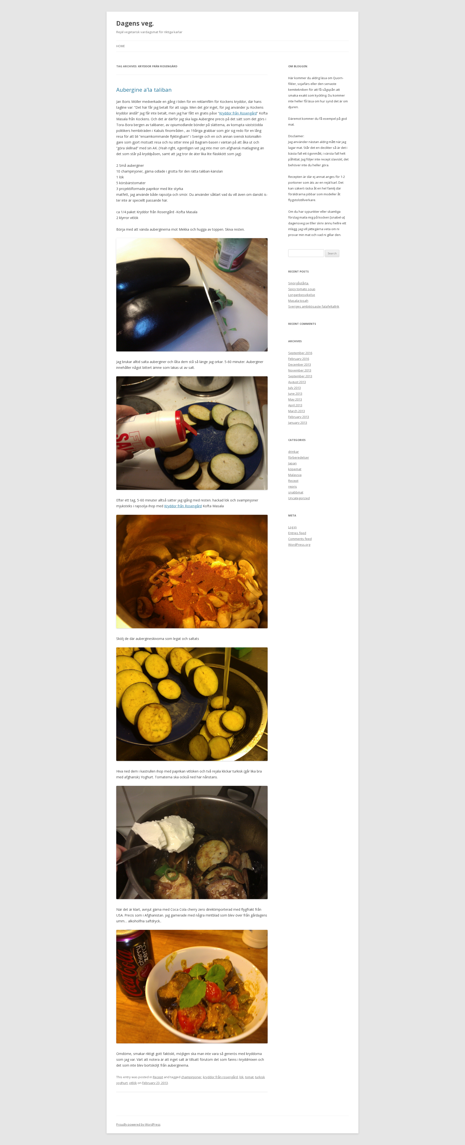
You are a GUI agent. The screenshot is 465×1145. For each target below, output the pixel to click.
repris (292, 486)
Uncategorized (299, 498)
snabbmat (295, 492)
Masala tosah (298, 300)
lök (241, 1077)
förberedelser (298, 457)
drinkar (293, 451)
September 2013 (300, 376)
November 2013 (299, 370)
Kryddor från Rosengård (238, 113)
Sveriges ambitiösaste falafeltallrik (313, 306)
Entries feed (297, 533)
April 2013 (295, 405)
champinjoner (191, 1077)
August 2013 (297, 382)
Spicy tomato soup (301, 289)
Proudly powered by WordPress (138, 1124)
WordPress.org (299, 544)
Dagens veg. (135, 23)
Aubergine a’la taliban (144, 89)
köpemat (294, 469)
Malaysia (295, 475)
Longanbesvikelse (301, 295)
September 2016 (300, 353)
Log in (292, 527)
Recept (158, 1077)
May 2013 (295, 399)
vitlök (133, 1083)
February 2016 (298, 358)
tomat (249, 1077)
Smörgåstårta (298, 283)
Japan (292, 463)
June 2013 (295, 393)
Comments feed (300, 539)
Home (120, 46)
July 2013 (294, 388)
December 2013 (299, 364)
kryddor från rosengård (220, 1077)
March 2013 (296, 411)
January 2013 (297, 422)
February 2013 (298, 417)
